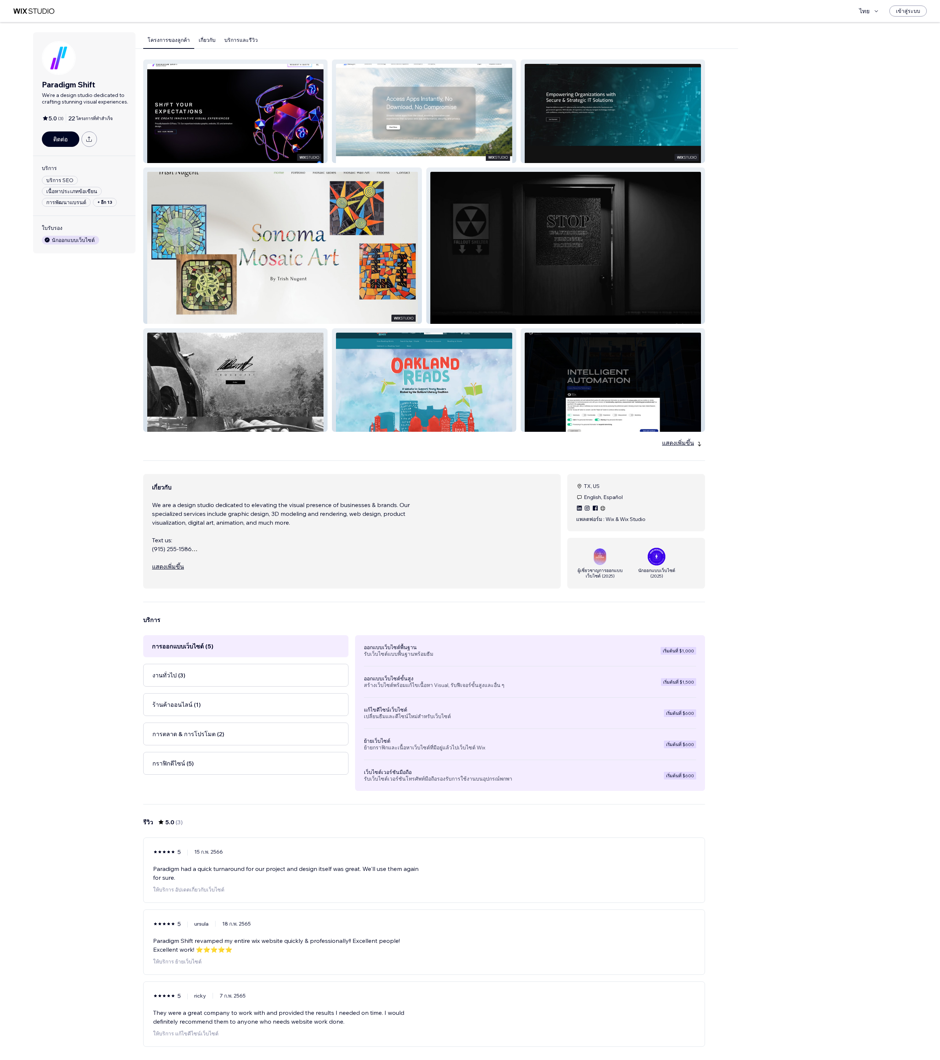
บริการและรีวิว (241, 40)
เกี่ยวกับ (207, 40)
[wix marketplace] (33, 11)
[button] (235, 111)
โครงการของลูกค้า (169, 40)
